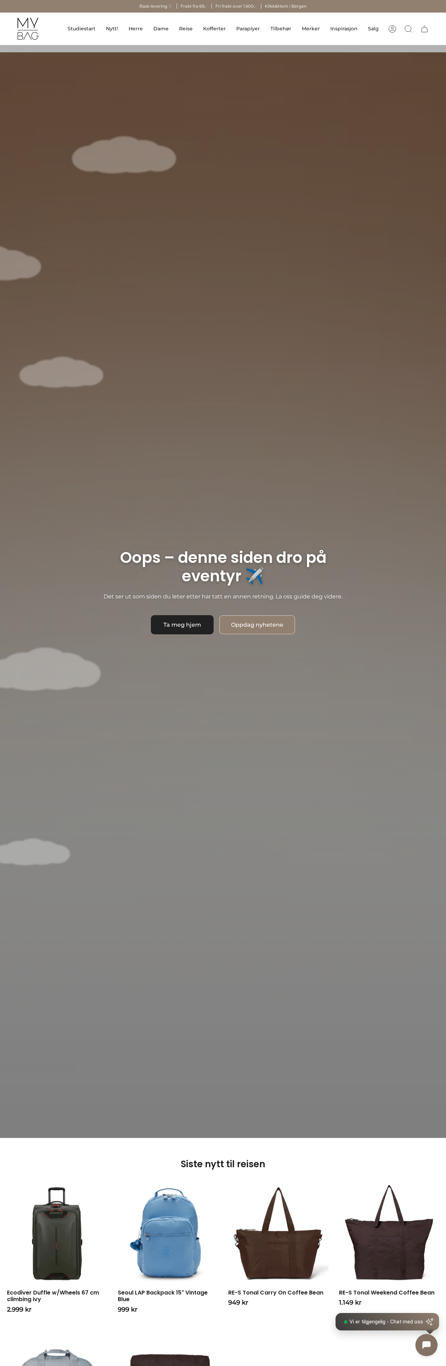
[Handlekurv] (424, 29)
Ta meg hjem (182, 624)
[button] (135, 29)
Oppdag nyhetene (257, 624)
